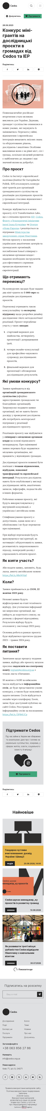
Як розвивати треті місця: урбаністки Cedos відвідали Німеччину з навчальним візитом (22, 951)
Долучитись (29, 1037)
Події (5, 1025)
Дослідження (8, 1021)
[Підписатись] (39, 994)
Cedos (39, 216)
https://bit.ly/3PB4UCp (15, 714)
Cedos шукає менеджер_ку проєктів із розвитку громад (22, 901)
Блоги (26, 1021)
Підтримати (24, 774)
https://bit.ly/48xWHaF (15, 575)
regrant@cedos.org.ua (22, 669)
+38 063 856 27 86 (17, 1048)
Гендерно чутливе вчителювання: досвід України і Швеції (18, 853)
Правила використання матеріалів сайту (23, 1088)
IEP (32, 216)
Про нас (27, 1033)
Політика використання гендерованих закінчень (23, 1092)
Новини (27, 1029)
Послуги (6, 1033)
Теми (26, 1025)
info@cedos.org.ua (11, 1058)
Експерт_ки (7, 1029)
